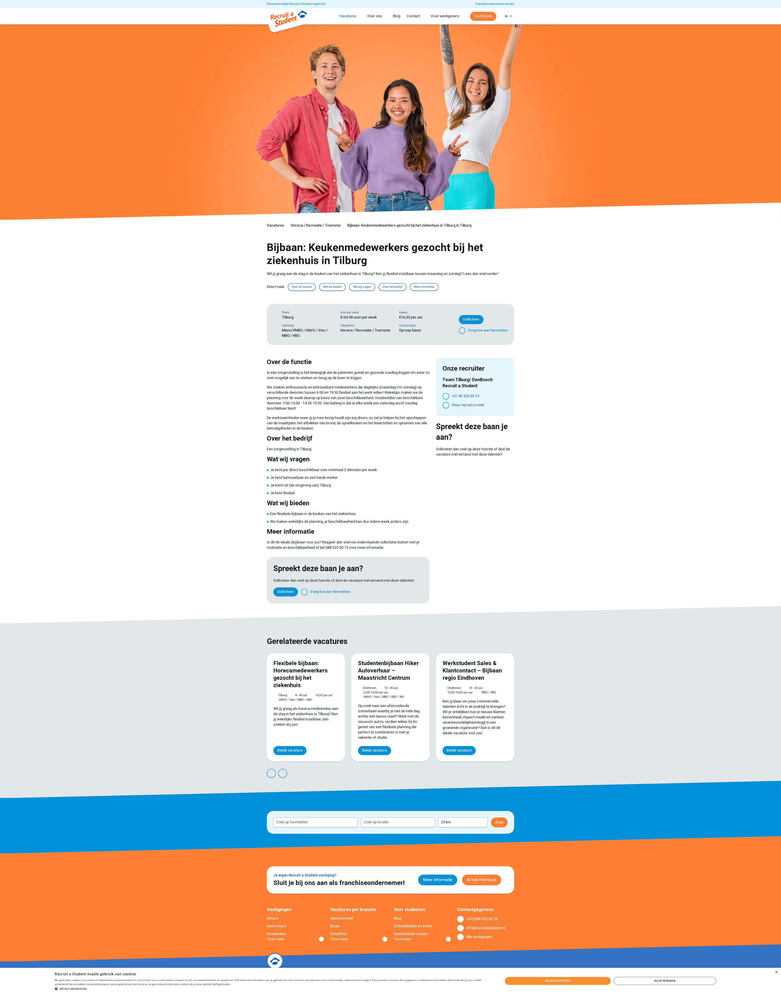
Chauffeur (338, 934)
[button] (272, 988)
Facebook (371, 592)
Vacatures (275, 225)
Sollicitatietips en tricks (413, 926)
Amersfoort (276, 926)
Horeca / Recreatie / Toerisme (316, 225)
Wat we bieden (332, 287)
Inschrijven (483, 16)
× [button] (776, 972)
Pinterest (400, 592)
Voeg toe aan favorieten (488, 330)
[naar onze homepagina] (289, 19)
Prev (271, 773)
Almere (272, 918)
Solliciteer (471, 319)
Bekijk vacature (289, 750)
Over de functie (302, 287)
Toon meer (276, 939)
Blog (396, 16)
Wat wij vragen (362, 287)
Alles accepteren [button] (557, 980)
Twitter (380, 592)
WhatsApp (410, 592)
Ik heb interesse (481, 880)
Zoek (499, 822)
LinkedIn (390, 592)
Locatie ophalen (429, 822)
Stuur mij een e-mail (468, 405)
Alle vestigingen (479, 937)
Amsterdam (276, 934)
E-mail (420, 592)
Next (282, 773)
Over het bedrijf (392, 287)
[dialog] (390, 981)
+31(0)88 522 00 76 (481, 919)
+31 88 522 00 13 (465, 396)
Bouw (334, 926)
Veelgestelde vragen (411, 934)
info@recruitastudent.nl (485, 928)
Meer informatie (424, 287)
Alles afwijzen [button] (664, 980)
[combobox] (315, 822)
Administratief (341, 918)
